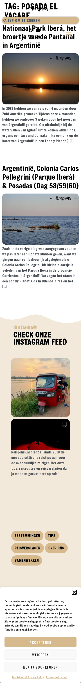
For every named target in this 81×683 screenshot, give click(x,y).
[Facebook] (31, 30)
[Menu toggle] (68, 34)
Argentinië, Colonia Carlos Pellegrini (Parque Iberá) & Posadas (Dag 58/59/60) (40, 176)
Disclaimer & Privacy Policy (28, 677)
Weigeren (40, 654)
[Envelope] (38, 37)
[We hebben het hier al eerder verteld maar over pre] (40, 387)
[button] (74, 592)
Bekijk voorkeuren (40, 667)
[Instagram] (31, 37)
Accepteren (40, 642)
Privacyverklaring (56, 677)
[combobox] (40, 20)
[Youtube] (38, 30)
